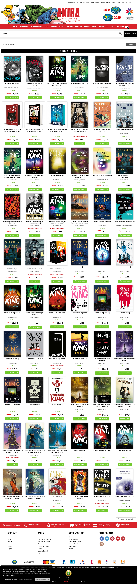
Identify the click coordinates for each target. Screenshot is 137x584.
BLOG (94, 26)
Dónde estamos (73, 539)
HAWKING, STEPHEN (102, 87)
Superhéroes (11, 537)
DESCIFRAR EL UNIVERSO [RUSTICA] (125, 221)
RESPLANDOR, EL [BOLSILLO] (12, 313)
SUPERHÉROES (36, 26)
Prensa (40, 548)
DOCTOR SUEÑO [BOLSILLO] (57, 313)
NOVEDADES (24, 26)
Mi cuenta (128, 2)
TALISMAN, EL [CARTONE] (12, 83)
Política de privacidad (44, 539)
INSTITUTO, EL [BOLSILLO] (102, 313)
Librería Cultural (43, 551)
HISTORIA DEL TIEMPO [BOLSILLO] (124, 496)
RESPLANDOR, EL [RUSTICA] (57, 359)
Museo (70, 548)
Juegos (9, 546)
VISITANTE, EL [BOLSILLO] (80, 359)
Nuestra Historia (73, 544)
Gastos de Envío (43, 546)
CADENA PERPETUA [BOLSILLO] (124, 129)
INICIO (15, 26)
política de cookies (9, 575)
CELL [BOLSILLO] (57, 496)
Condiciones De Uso (73, 2)
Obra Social (72, 546)
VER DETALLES (79, 143)
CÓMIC (46, 26)
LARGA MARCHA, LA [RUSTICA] (34, 359)
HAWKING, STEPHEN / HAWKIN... (124, 225)
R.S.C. (113, 26)
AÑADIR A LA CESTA (12, 97)
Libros (9, 544)
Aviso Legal (121, 2)
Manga (9, 541)
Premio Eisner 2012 (74, 541)
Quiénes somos (73, 537)
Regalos (10, 548)
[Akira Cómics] (68, 15)
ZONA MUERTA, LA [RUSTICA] (79, 313)
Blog (39, 553)
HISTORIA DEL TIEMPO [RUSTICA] (102, 175)
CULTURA (120, 26)
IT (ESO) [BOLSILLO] (57, 404)
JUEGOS (70, 26)
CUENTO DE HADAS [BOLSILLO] (102, 221)
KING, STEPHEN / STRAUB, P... (12, 87)
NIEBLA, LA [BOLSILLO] (57, 175)
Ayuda (114, 2)
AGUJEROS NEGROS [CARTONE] (102, 83)
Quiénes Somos (84, 2)
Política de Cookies (44, 541)
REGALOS (78, 26)
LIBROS (61, 26)
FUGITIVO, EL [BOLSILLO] (102, 267)
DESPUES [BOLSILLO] (125, 267)
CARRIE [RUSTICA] (125, 313)
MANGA (54, 26)
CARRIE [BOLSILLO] (79, 450)
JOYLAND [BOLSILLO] (125, 450)
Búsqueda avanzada (130, 33)
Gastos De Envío (105, 2)
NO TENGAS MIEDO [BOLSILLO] (79, 83)
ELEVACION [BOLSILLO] (12, 359)
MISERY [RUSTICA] (35, 404)
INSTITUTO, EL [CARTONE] (12, 404)
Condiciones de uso (44, 537)
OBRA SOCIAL (103, 26)
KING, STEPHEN (57, 88)
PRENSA (87, 26)
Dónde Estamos (95, 2)
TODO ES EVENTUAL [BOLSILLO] (102, 450)
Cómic (9, 539)
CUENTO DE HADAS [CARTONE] (79, 267)
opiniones (69, 582)
